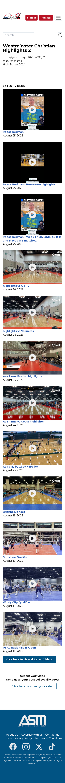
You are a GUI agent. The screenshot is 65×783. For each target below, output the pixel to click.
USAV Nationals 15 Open (19, 647)
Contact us (52, 734)
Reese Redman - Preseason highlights (29, 184)
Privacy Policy (23, 738)
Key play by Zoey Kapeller (20, 466)
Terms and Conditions (48, 738)
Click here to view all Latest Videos (29, 659)
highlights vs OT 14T (17, 285)
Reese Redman (13, 132)
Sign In (31, 17)
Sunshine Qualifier (16, 557)
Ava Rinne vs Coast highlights (23, 421)
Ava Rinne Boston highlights (22, 376)
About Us (12, 734)
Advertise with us (31, 734)
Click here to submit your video (32, 686)
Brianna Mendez (14, 512)
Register (46, 17)
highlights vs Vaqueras (18, 331)
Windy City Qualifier (16, 602)
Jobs (9, 738)
